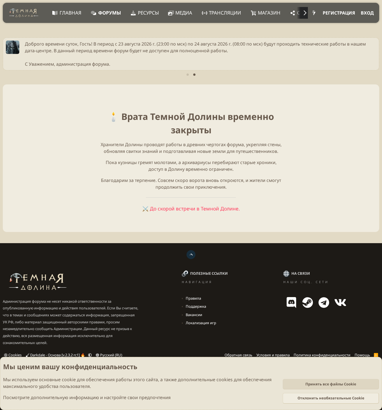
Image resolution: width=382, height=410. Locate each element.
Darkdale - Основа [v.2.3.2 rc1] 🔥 (57, 354)
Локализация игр (201, 322)
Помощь (362, 354)
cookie (69, 379)
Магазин (269, 13)
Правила (193, 298)
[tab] (187, 74)
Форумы (109, 13)
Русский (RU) (110, 354)
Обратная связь (238, 354)
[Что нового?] (314, 12)
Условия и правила (273, 354)
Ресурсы (148, 13)
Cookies (15, 354)
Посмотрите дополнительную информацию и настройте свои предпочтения (87, 397)
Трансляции (225, 13)
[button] (90, 355)
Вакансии (194, 314)
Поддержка (196, 306)
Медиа (183, 13)
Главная (70, 13)
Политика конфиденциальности (322, 354)
